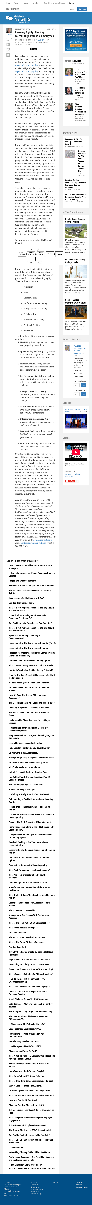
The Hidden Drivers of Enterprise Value (80, 91)
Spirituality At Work (17, 947)
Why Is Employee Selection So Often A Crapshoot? (31, 974)
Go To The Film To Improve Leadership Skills (28, 762)
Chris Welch (79, 117)
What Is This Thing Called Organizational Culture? (31, 1081)
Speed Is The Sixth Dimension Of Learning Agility (30, 822)
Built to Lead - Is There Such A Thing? (25, 1085)
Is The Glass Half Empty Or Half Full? (25, 1165)
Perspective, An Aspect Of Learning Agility (28, 865)
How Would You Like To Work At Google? (26, 1071)
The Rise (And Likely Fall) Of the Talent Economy (30, 1011)
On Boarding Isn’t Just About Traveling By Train (29, 1090)
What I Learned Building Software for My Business (80, 109)
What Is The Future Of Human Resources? (27, 942)
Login (72, 9)
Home (8, 3)
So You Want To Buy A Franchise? (23, 753)
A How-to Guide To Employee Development (27, 1125)
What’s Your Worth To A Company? (23, 927)
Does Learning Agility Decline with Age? (26, 598)
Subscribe (79, 1182)
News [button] (16, 3)
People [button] (25, 3)
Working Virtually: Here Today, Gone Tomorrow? (29, 682)
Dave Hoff (41, 40)
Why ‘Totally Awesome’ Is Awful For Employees (29, 986)
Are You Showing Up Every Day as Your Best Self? (30, 623)
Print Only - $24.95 (80, 381)
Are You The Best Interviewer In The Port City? (29, 1135)
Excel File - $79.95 (80, 390)
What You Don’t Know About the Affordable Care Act (32, 1168)
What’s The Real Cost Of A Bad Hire (24, 767)
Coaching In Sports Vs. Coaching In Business (29, 707)
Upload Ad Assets (82, 1187)
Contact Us (34, 1185)
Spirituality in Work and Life (21, 603)
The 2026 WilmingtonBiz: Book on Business (80, 349)
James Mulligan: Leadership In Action (25, 743)
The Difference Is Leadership (22, 910)
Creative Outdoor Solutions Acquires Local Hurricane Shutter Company (75, 184)
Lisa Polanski (79, 79)
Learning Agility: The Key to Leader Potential (28, 648)
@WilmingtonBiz (37, 1189)
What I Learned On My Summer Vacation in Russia (31, 665)
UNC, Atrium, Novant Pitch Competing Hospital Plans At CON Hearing (75, 197)
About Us (34, 1182)
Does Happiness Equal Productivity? (25, 1029)
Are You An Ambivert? (18, 932)
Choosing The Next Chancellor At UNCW (26, 1105)
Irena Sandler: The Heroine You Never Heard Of (29, 748)
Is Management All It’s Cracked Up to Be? (27, 1024)
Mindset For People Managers (22, 789)
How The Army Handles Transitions (24, 1041)
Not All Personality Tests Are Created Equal (28, 772)
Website (9, 34)
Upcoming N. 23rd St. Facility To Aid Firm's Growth (73, 141)
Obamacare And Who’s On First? (23, 1051)
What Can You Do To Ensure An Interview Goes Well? (32, 1095)
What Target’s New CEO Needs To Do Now (27, 1076)
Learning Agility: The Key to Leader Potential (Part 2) (32, 643)
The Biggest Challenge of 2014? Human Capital (30, 1130)
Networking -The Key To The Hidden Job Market (30, 1152)
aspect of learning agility (26, 65)
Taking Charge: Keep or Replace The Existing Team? (32, 757)
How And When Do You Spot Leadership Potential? (31, 670)
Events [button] (35, 3)
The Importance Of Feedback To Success (27, 937)
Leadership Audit (16, 1147)
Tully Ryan (79, 98)
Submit (71, 3)
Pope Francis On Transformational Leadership (29, 959)
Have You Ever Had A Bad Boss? (23, 1100)
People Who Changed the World (22, 580)
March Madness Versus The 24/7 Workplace (28, 999)
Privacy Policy (36, 1194)
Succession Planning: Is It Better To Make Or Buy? (31, 969)
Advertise (79, 1185)
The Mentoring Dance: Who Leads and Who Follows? (32, 703)
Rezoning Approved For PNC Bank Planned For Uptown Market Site (82, 161)
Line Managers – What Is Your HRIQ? (25, 1046)
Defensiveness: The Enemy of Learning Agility (29, 660)
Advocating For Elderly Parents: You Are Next (29, 964)
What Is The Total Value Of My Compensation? (29, 923)
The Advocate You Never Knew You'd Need (80, 73)
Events (55, 1182)
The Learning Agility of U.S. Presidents (26, 784)
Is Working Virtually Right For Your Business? (29, 794)
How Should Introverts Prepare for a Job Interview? (31, 585)
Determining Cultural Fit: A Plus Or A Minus (28, 882)
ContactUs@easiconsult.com (33, 543)
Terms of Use (35, 1191)
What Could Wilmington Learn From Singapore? (29, 870)
